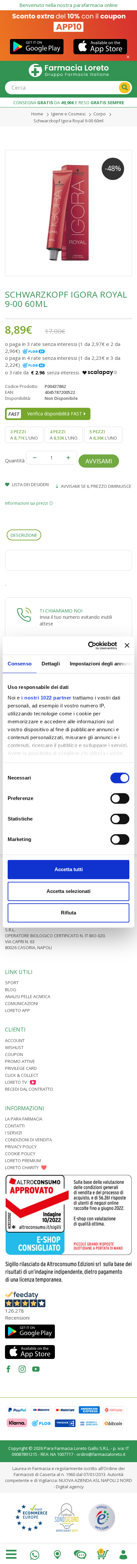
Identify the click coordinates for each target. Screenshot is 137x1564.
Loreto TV (16, 1082)
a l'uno (24, 435)
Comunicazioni (21, 1003)
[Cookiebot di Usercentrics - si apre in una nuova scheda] (89, 645)
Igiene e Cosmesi (68, 114)
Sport (12, 983)
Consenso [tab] (20, 663)
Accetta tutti (69, 869)
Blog (10, 990)
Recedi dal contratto (29, 1089)
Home (37, 114)
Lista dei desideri (30, 484)
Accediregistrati (123, 1553)
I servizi (13, 1133)
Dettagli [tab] (51, 663)
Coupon (14, 1054)
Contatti (15, 1126)
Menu (11, 1554)
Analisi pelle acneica (27, 996)
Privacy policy (21, 1147)
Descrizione (24, 535)
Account (15, 1040)
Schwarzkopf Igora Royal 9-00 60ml (68, 121)
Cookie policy (20, 1154)
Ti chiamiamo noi (61, 611)
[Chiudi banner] (127, 645)
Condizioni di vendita (28, 1140)
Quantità (15, 460)
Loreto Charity (22, 1167)
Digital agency (70, 1487)
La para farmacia (23, 1119)
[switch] (119, 798)
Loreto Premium (23, 1160)
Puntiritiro (57, 1553)
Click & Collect (21, 1075)
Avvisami (98, 461)
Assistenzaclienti (80, 1553)
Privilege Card (21, 1068)
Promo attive (20, 1061)
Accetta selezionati (68, 891)
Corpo (99, 114)
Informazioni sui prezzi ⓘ (29, 503)
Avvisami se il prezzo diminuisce (95, 486)
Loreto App (17, 1010)
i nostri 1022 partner (46, 697)
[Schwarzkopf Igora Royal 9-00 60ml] (68, 213)
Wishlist (14, 1047)
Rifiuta (68, 912)
